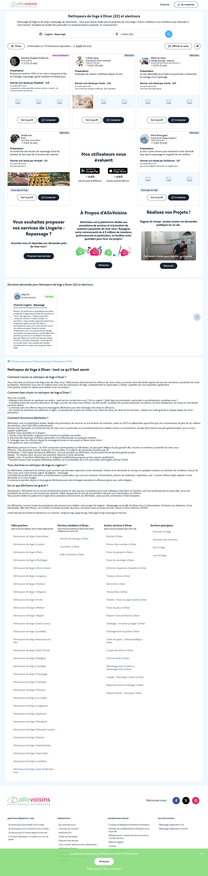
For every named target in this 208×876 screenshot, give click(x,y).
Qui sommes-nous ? (67, 824)
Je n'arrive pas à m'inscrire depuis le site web (27, 832)
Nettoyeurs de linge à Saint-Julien (31, 753)
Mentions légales (116, 842)
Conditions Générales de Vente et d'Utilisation (129, 824)
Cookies (112, 846)
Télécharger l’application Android (173, 828)
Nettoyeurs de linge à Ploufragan (30, 560)
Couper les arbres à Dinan (119, 650)
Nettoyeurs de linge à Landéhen (30, 761)
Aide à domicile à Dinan (72, 554)
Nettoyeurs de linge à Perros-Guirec (32, 568)
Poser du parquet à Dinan (119, 552)
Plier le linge (159, 547)
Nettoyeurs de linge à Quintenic (30, 713)
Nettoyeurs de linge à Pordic (28, 599)
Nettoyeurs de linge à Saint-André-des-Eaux (34, 771)
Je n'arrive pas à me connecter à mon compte (28, 828)
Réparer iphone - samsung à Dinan (123, 693)
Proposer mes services (68, 840)
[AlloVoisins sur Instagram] (195, 800)
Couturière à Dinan (69, 546)
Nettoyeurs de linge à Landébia (30, 631)
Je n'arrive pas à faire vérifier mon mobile (26, 824)
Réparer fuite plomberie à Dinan (122, 615)
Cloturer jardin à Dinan (117, 658)
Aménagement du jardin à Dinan (122, 631)
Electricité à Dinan (115, 583)
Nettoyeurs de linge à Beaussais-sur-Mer (32, 641)
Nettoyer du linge (162, 531)
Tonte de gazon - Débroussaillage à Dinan (124, 641)
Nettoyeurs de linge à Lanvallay (30, 666)
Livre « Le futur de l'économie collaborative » (78, 844)
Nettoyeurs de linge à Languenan (31, 705)
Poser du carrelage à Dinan (120, 560)
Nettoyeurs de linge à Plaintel (29, 737)
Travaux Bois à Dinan (116, 591)
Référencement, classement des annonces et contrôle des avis (128, 836)
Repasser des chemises (165, 539)
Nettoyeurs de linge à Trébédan (30, 682)
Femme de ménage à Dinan (74, 538)
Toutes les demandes (67, 836)
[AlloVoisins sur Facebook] (176, 800)
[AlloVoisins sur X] (186, 800)
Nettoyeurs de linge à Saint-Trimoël (32, 650)
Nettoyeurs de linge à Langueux (30, 576)
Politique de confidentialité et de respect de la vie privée (129, 830)
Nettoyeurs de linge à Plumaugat (30, 674)
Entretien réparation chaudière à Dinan (126, 568)
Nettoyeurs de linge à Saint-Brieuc (31, 536)
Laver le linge (159, 555)
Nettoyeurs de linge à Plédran (29, 607)
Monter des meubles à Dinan (121, 544)
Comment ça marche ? (68, 828)
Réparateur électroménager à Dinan (124, 685)
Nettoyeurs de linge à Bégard (29, 615)
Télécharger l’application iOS (171, 824)
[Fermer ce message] (201, 854)
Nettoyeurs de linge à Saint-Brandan (32, 745)
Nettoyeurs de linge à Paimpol (29, 583)
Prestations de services (22, 361)
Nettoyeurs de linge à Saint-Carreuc (32, 623)
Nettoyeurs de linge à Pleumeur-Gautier (34, 729)
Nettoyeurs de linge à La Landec (30, 697)
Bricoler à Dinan (114, 536)
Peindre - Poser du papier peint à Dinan (126, 599)
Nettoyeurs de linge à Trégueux (30, 591)
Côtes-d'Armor (59, 361)
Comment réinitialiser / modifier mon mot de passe (28, 838)
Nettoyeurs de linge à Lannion (29, 544)
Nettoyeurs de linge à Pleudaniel (30, 721)
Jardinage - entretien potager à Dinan (125, 623)
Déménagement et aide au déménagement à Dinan (120, 668)
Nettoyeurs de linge (42, 361)
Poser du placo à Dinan (118, 607)
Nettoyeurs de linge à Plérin (28, 552)
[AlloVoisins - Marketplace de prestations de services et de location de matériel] (23, 6)
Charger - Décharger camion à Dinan (125, 677)
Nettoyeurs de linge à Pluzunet (29, 690)
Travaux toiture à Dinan (118, 576)
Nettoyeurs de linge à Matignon (30, 658)
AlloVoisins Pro (65, 832)
